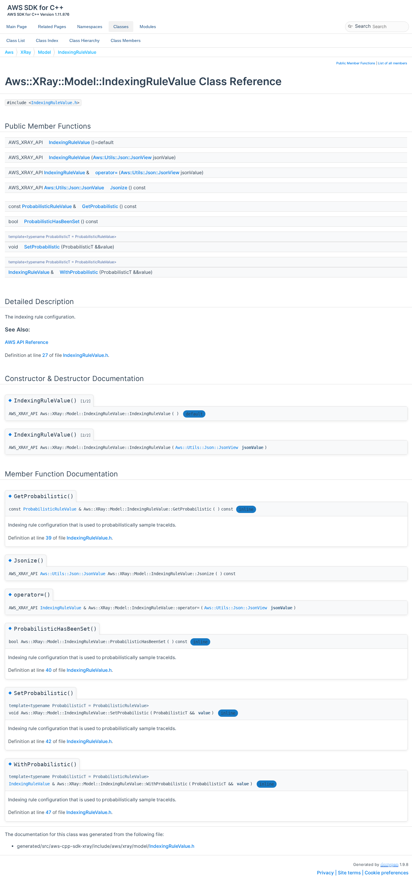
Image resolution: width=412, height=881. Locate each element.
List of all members (392, 63)
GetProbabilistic (100, 206)
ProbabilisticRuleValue (47, 206)
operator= (106, 172)
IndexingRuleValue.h (54, 102)
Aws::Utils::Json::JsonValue (74, 188)
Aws (9, 52)
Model (44, 52)
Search (363, 26)
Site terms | (351, 873)
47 (48, 812)
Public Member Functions (355, 63)
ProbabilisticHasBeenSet (52, 221)
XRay (26, 52)
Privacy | (327, 873)
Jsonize (118, 188)
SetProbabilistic (42, 247)
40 (49, 670)
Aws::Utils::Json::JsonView (122, 157)
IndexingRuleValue (77, 52)
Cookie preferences (386, 873)
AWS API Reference (26, 342)
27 (45, 355)
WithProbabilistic (79, 272)
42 (49, 741)
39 (49, 538)
